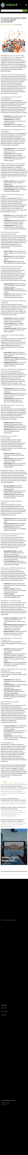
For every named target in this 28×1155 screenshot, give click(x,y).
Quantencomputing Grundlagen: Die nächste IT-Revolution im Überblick (13, 820)
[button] (26, 5)
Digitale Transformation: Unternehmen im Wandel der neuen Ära (13, 808)
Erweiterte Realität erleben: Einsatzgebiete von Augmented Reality (13, 799)
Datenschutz (5, 1011)
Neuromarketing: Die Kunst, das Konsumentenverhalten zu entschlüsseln (14, 787)
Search (24, 10)
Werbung (4, 1015)
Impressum (4, 1007)
